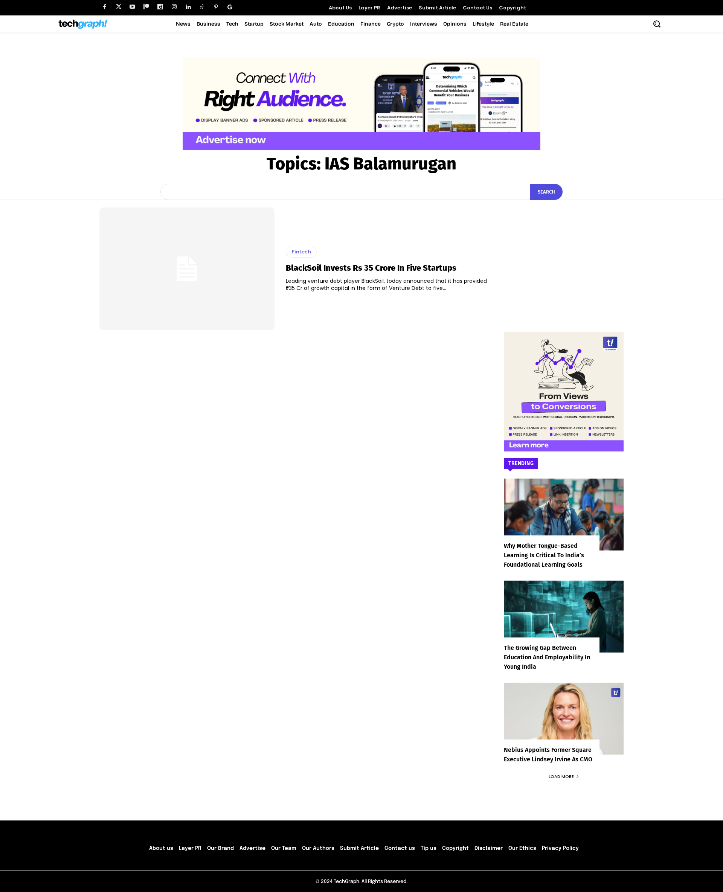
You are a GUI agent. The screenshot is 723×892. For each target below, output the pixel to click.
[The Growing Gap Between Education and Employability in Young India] (564, 617)
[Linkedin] (188, 7)
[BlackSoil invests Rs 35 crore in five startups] (187, 268)
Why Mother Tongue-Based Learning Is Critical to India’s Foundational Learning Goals (544, 555)
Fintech (301, 252)
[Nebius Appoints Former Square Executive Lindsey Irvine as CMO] (564, 719)
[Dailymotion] (160, 7)
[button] (656, 23)
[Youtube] (132, 7)
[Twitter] (118, 7)
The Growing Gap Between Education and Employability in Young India (547, 657)
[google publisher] (230, 7)
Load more (561, 776)
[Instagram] (174, 7)
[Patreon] (146, 7)
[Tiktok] (202, 7)
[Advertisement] (564, 254)
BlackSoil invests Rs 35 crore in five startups (371, 268)
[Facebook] (104, 7)
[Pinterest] (216, 7)
